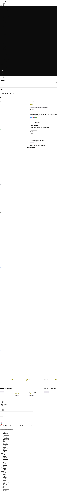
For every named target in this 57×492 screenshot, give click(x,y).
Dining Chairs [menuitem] (6, 433)
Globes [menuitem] (3, 486)
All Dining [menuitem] (4, 452)
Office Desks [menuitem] (4, 468)
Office (2, 44)
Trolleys (4, 28)
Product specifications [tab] (34, 107)
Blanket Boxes (4, 41)
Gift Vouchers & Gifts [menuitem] (5, 479)
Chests (3, 39)
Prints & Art (4, 57)
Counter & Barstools (5, 25)
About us (4, 3)
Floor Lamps (4, 51)
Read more (16, 395)
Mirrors (2, 73)
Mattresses (4, 43)
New (2, 7)
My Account (3, 408)
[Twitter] (31, 117)
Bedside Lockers (5, 38)
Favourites (4, 4)
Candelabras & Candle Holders (7, 59)
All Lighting (4, 52)
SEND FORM (32, 142)
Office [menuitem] (2, 467)
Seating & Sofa (5, 8)
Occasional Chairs (6, 12)
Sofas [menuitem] (4, 432)
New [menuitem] (2, 430)
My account (4, 1)
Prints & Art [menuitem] (4, 480)
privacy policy (37, 140)
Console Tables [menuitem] (6, 437)
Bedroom (2, 71)
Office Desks (4, 45)
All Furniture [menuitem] (4, 445)
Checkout (2, 410)
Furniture (1, 92)
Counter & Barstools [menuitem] (5, 448)
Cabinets (4, 17)
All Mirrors (4, 55)
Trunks (3, 19)
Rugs (3, 58)
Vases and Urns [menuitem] (5, 484)
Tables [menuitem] (3, 436)
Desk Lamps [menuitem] (4, 473)
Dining (2, 70)
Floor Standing (5, 54)
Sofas (4, 9)
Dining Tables (4, 23)
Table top (4, 60)
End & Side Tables (6, 15)
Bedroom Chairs (6, 11)
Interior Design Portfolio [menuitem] (6, 489)
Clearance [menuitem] (2, 487)
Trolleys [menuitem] (4, 451)
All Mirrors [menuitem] (4, 478)
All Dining (4, 29)
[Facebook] (30, 117)
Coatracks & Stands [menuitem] (5, 444)
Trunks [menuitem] (3, 442)
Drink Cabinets (5, 27)
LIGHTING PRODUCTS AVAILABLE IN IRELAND (7, 93)
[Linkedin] (34, 117)
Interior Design (3, 75)
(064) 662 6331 (21, 425)
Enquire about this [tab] (44, 107)
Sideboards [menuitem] (4, 456)
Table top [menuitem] (4, 483)
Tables (3, 13)
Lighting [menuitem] (2, 471)
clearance (1, 89)
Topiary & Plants (5, 62)
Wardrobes (4, 40)
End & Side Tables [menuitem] (6, 438)
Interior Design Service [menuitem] (6, 488)
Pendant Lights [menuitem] (5, 472)
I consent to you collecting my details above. (39, 141)
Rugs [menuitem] (3, 481)
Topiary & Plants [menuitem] (5, 485)
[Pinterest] (33, 117)
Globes (3, 63)
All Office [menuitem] (4, 470)
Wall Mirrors (4, 53)
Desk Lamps (4, 50)
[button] (1, 6)
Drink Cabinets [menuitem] (5, 450)
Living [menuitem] (2, 453)
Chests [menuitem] (3, 462)
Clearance (2, 64)
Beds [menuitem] (3, 460)
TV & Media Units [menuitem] (5, 459)
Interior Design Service (6, 65)
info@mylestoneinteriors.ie (28, 425)
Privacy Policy (3, 405)
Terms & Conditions (3, 404)
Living (2, 30)
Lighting (2, 48)
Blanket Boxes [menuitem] (4, 464)
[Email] (36, 117)
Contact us (4, 76)
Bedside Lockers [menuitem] (5, 461)
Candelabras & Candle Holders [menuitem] (7, 482)
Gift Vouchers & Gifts (5, 56)
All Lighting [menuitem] (4, 475)
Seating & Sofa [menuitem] (5, 431)
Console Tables (6, 14)
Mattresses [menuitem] (4, 466)
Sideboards (4, 33)
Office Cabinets (5, 46)
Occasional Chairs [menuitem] (6, 435)
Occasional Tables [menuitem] (6, 439)
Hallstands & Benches (5, 20)
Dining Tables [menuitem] (4, 446)
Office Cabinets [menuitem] (5, 469)
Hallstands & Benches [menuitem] (5, 443)
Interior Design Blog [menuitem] (5, 490)
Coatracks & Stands (5, 21)
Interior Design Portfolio (6, 66)
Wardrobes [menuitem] (4, 463)
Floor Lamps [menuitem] (4, 474)
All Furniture (4, 22)
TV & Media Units (5, 36)
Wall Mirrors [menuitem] (4, 476)
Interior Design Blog (5, 67)
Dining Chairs (6, 10)
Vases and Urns (5, 61)
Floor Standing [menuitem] (5, 477)
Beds (3, 37)
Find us (2, 403)
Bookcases (4, 18)
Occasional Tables (6, 16)
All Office (4, 47)
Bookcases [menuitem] (4, 441)
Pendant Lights (5, 49)
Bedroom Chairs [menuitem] (6, 434)
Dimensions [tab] (39, 107)
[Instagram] (32, 117)
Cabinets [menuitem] (4, 440)
